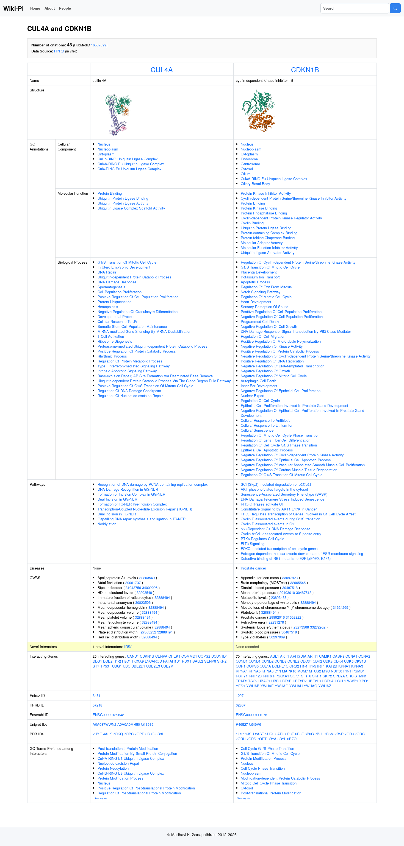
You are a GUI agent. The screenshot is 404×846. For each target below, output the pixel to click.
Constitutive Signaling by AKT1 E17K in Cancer (279, 509)
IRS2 (128, 646)
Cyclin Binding (252, 222)
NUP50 (336, 671)
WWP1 (352, 680)
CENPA (161, 656)
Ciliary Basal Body (255, 183)
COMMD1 (189, 656)
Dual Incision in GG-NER (117, 499)
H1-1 (304, 666)
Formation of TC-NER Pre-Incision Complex (132, 504)
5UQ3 (269, 733)
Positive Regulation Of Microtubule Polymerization (281, 341)
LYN (278, 671)
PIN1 (347, 671)
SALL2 (197, 661)
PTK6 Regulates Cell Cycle (262, 538)
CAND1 (133, 656)
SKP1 (317, 676)
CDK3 (328, 661)
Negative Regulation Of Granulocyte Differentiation (138, 311)
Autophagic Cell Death (258, 380)
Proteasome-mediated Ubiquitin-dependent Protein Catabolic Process (152, 346)
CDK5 (348, 661)
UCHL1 (340, 680)
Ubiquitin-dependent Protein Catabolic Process (134, 277)
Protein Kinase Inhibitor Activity (266, 193)
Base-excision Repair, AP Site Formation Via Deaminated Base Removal (156, 375)
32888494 (162, 597)
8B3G (149, 733)
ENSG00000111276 (251, 714)
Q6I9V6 (255, 724)
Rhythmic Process (112, 356)
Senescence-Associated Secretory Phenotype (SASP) (284, 494)
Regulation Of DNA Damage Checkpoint (129, 390)
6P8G (309, 733)
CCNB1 (242, 661)
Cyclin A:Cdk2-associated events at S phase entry (281, 533)
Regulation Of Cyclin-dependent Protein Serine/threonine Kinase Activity (298, 262)
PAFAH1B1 (172, 661)
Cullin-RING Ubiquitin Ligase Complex (128, 158)
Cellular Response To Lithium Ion (267, 425)
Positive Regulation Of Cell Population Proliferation (138, 296)
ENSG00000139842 (108, 714)
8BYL (282, 738)
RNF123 (255, 676)
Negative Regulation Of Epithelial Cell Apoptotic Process (286, 459)
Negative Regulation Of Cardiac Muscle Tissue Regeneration (289, 469)
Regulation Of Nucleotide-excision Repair (130, 395)
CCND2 (267, 661)
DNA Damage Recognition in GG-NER (128, 489)
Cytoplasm (106, 154)
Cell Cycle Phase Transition (263, 768)
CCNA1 (351, 656)
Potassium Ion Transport (260, 277)
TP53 (104, 666)
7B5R (339, 733)
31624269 (340, 607)
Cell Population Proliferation (120, 291)
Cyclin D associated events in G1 (267, 523)
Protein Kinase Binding (259, 208)
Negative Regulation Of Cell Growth (269, 326)
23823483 (278, 597)
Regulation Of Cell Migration (263, 336)
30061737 (133, 582)
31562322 (293, 617)
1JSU (249, 733)
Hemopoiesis (108, 306)
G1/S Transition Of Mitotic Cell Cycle (127, 262)
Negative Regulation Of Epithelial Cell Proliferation (280, 390)
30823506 (143, 602)
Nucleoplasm (108, 149)
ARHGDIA (298, 656)
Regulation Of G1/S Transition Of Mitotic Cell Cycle (281, 474)
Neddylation (107, 523)
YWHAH (296, 685)
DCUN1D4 (219, 656)
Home (35, 8)
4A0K (107, 733)
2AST (259, 733)
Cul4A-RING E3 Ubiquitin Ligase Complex (131, 163)
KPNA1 (344, 666)
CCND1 (255, 661)
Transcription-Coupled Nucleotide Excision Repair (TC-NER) (145, 509)
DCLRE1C (280, 666)
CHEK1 (174, 656)
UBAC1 (264, 680)
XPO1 (364, 680)
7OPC (129, 733)
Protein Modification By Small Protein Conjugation (137, 753)
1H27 (240, 733)
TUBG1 (116, 666)
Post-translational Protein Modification (128, 748)
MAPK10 (289, 671)
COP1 (240, 666)
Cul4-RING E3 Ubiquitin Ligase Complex (130, 168)
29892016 (277, 617)
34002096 (149, 587)
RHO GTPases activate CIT (263, 504)
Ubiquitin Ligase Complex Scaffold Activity (131, 208)
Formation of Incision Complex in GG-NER (131, 494)
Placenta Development (259, 272)
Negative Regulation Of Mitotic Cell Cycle (274, 375)
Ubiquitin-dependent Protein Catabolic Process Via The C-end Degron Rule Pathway (164, 380)
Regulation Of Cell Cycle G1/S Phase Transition (279, 445)
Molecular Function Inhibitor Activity (269, 247)
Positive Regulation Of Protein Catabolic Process (137, 351)
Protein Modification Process (120, 778)
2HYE (97, 733)
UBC (126, 666)
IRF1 (321, 666)
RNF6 (267, 676)
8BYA (272, 738)
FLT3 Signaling (252, 543)
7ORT (262, 738)
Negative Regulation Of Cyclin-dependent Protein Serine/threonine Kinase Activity (306, 356)
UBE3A (328, 680)
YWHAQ (310, 685)
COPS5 (253, 666)
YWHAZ (324, 685)
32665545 (298, 582)
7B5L (319, 733)
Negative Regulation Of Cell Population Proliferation (282, 316)
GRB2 (294, 666)
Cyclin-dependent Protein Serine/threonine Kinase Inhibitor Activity (294, 198)
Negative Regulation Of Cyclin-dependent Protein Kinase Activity (292, 454)
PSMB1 (358, 671)
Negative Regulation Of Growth (265, 370)
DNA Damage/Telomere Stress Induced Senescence (282, 499)
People (65, 8)
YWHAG (281, 685)
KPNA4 (242, 671)
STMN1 (361, 676)
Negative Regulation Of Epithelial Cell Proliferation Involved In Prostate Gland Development (302, 413)
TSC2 (252, 680)
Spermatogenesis (111, 286)
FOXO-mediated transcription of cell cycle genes (279, 548)
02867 (240, 705)
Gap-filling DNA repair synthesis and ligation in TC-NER (142, 518)
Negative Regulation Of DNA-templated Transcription (282, 365)
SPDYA (339, 676)
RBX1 (186, 661)
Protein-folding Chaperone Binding (268, 237)
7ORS (251, 738)
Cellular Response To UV (117, 321)
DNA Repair (107, 272)
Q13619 (147, 724)
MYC (326, 671)
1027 (239, 695)
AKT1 (284, 656)
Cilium (246, 173)
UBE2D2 (299, 680)
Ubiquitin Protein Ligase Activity (123, 203)
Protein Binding (110, 193)
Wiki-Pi (13, 8)
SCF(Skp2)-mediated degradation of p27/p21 (276, 484)
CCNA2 (364, 656)
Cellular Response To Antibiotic (265, 420)
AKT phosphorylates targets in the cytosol (274, 489)
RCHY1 (242, 676)
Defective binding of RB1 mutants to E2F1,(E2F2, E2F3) (286, 558)
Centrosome (250, 163)
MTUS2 (315, 671)
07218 (97, 705)
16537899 (98, 45)
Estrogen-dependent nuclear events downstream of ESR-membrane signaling (302, 553)
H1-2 (117, 661)
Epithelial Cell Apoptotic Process (267, 450)
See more (100, 798)
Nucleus (104, 144)
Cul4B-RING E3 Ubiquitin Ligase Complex (131, 773)
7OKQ (118, 733)
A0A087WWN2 (104, 724)
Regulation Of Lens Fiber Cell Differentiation (275, 440)
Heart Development (256, 301)
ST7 (96, 666)
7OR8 (349, 733)
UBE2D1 (138, 666)
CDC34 (306, 661)
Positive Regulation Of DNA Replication (272, 361)
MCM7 (302, 671)
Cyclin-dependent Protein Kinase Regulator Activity (281, 217)
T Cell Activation (111, 336)
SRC (349, 676)
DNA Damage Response (117, 281)
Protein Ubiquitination (114, 301)
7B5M (329, 733)
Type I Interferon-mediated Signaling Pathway (134, 365)
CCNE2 (293, 661)
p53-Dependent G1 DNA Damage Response (275, 528)
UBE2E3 (153, 666)
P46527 (242, 724)
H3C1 (126, 661)
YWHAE (267, 685)
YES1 (240, 685)
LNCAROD (153, 661)
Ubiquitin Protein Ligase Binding (123, 198)
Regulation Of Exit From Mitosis (266, 286)
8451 (96, 695)
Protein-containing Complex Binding (269, 232)
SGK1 (295, 676)
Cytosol (247, 168)
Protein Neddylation (113, 768)
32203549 (147, 577)
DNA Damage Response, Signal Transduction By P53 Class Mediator (296, 331)
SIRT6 (306, 676)
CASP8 (338, 656)
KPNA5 (255, 671)
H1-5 (312, 666)
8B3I (159, 733)
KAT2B (331, 666)
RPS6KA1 (281, 676)
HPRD (59, 51)
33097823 (290, 577)
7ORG (360, 733)
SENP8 (210, 661)
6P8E (289, 733)
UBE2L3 (314, 680)
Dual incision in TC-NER (117, 513)
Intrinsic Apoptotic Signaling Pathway (127, 370)
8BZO (292, 738)
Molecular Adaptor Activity (262, 242)
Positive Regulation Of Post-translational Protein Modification (146, 788)
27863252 (148, 632)
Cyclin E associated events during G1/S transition (280, 518)
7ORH (240, 738)
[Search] (395, 8)
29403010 (287, 592)
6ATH (279, 733)
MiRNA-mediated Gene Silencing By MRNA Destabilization (144, 331)
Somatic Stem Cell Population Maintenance (132, 326)
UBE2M (167, 666)
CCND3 (280, 661)
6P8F (299, 733)
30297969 (277, 637)
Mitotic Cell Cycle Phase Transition (269, 783)
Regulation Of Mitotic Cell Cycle (266, 296)
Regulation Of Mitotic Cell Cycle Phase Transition (280, 435)
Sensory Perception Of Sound (264, 306)
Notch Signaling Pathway (261, 291)
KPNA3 (357, 666)
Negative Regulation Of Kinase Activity (272, 346)
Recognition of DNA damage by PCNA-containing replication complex (153, 484)
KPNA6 (267, 671)
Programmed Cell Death (260, 321)
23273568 (301, 627)
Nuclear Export (252, 395)
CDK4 (338, 661)
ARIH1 (313, 656)
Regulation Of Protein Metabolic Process (130, 361)
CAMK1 (325, 656)
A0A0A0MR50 (128, 724)
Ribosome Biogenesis (115, 341)
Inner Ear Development (259, 385)
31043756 (133, 587)
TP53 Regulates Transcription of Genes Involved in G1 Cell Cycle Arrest (298, 513)
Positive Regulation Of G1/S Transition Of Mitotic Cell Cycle (145, 385)
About (50, 8)
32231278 (276, 622)
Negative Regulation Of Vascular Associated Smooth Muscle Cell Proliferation (303, 464)
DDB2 (107, 661)
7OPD (139, 733)
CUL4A (162, 69)
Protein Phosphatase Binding (264, 213)
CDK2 (317, 661)
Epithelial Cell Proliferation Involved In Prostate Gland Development (294, 405)
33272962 (317, 627)
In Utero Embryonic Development (124, 267)
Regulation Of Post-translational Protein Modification (139, 792)
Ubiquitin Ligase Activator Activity (268, 252)
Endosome (249, 158)
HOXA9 (138, 661)
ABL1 (274, 656)
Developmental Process (116, 316)
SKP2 (221, 661)
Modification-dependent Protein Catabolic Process (280, 778)
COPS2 (204, 656)
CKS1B (360, 661)
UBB (275, 680)
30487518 (290, 587)
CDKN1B (305, 69)
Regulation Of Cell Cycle (260, 400)
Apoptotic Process (255, 281)
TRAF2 (241, 680)
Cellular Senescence (257, 430)
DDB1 (97, 661)
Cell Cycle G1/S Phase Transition (267, 748)
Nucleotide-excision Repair (119, 763)
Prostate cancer (253, 568)
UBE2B (286, 680)
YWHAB (252, 685)
